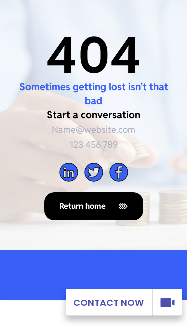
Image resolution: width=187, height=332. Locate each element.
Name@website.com (93, 129)
